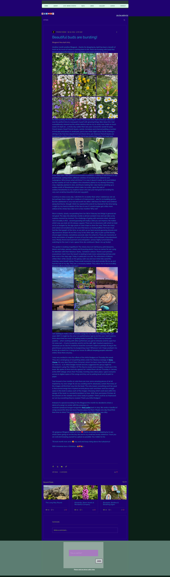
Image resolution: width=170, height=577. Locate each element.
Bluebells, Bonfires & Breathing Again (111, 503)
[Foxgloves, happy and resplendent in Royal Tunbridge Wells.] (85, 492)
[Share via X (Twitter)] (57, 466)
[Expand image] (63, 63)
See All (125, 482)
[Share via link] (66, 466)
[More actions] (117, 32)
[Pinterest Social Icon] (42, 14)
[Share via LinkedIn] (62, 466)
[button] (124, 20)
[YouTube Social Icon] (49, 14)
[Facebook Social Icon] (45, 14)
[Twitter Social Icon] (47, 14)
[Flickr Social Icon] (53, 14)
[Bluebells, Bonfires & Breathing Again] (114, 492)
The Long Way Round (54, 502)
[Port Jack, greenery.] (56, 492)
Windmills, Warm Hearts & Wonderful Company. (84, 503)
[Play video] (85, 155)
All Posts (45, 20)
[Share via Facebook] (53, 466)
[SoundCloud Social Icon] (51, 14)
